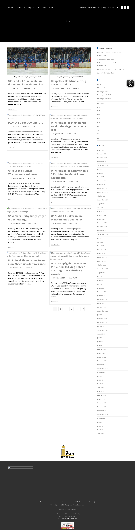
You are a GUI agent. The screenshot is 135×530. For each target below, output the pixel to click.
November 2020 (102, 322)
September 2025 (102, 165)
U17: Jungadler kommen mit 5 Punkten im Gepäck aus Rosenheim (69, 174)
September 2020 (102, 330)
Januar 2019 (101, 399)
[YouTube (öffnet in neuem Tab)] (128, 7)
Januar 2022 (101, 296)
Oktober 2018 (101, 411)
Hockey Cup (101, 103)
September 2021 (102, 311)
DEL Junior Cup (102, 88)
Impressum (54, 502)
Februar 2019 (101, 395)
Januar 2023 (101, 253)
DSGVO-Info (80, 502)
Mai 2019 (100, 384)
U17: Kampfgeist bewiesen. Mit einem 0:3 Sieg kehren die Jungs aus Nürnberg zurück (69, 269)
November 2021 (102, 303)
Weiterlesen (12, 109)
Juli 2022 (99, 276)
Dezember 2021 (102, 299)
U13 (98, 115)
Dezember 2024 (102, 188)
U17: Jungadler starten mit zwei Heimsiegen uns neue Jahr (68, 126)
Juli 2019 (99, 376)
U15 (98, 118)
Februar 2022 (101, 292)
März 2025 (100, 177)
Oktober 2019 (101, 365)
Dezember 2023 (102, 223)
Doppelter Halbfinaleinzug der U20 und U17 (68, 82)
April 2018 (100, 434)
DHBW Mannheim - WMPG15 (67, 518)
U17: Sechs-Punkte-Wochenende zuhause (22, 172)
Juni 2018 (100, 426)
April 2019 (100, 388)
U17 (30, 88)
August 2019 (101, 372)
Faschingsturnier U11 (104, 95)
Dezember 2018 (102, 403)
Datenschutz (66, 502)
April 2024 (100, 207)
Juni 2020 (100, 342)
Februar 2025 (101, 181)
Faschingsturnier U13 (104, 99)
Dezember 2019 (102, 357)
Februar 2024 (101, 215)
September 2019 (102, 368)
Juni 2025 (100, 173)
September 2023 (102, 234)
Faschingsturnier (102, 92)
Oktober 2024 (101, 196)
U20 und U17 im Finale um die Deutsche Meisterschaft (26, 82)
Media (99, 107)
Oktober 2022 (101, 265)
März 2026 (100, 150)
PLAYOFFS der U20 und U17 (25, 122)
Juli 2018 (99, 422)
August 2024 (101, 204)
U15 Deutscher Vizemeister (106, 59)
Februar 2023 (101, 250)
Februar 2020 (101, 349)
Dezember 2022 (102, 257)
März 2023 (100, 246)
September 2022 (102, 269)
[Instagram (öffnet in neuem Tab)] (125, 7)
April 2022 (100, 284)
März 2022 (100, 288)
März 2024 (100, 211)
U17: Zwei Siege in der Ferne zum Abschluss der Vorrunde (27, 262)
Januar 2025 (101, 185)
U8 (98, 130)
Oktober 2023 (101, 231)
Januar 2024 (101, 219)
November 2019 (102, 361)
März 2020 (100, 345)
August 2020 (101, 334)
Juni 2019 (100, 380)
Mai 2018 (100, 430)
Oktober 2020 (101, 326)
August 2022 (101, 273)
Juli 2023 (99, 238)
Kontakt (43, 502)
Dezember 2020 (102, 319)
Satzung (92, 502)
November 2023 (102, 227)
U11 (98, 111)
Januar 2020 (101, 353)
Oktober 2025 (101, 162)
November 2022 (102, 261)
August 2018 (101, 418)
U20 (35, 88)
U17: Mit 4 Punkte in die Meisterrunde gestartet (67, 217)
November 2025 (102, 158)
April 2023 (100, 242)
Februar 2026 (101, 154)
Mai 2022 (100, 280)
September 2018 (102, 414)
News (26, 88)
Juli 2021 (99, 315)
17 (82, 309)
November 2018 (102, 407)
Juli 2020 (99, 338)
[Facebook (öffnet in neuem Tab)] (122, 7)
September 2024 (102, 200)
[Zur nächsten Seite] (88, 309)
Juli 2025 (99, 169)
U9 (98, 134)
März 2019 (100, 391)
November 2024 (102, 192)
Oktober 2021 (101, 307)
